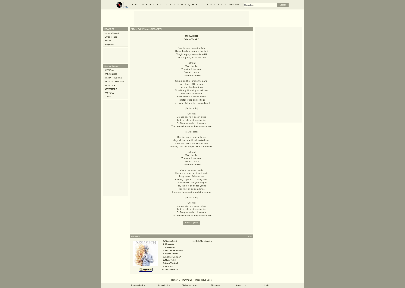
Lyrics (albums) (112, 33)
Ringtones (109, 44)
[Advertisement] (191, 18)
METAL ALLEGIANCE (114, 82)
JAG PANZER (111, 74)
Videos (108, 41)
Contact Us (241, 285)
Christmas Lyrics (189, 285)
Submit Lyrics (164, 285)
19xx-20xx (234, 4)
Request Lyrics (138, 285)
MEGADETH (156, 29)
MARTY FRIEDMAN (113, 78)
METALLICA (110, 85)
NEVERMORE (111, 89)
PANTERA (109, 93)
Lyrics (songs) (111, 37)
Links (267, 285)
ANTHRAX (109, 70)
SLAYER (108, 97)
